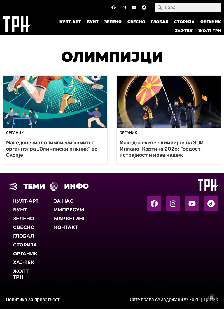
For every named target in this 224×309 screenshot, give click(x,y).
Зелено (113, 22)
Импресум (69, 210)
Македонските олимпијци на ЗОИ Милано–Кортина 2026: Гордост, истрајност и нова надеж (162, 149)
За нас (63, 201)
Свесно (136, 22)
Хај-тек (183, 30)
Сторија (184, 22)
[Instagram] (124, 7)
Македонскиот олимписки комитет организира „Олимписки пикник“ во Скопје (51, 149)
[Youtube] (134, 7)
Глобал (159, 22)
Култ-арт (70, 22)
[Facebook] (113, 7)
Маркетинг (69, 218)
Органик (210, 22)
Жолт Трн (209, 30)
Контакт (66, 227)
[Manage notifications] (211, 297)
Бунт (93, 22)
